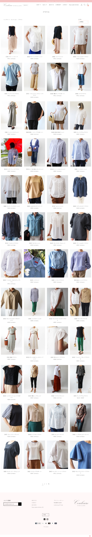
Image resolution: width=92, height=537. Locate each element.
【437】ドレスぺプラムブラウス (80, 396)
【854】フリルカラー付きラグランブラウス (11, 280)
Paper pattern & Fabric (74, 5)
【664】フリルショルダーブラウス (80, 56)
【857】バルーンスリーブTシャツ (11, 434)
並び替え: (80, 19)
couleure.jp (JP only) (58, 505)
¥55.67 (11, 134)
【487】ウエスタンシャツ (34, 243)
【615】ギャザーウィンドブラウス (11, 169)
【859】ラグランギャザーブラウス (80, 206)
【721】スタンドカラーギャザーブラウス (57, 319)
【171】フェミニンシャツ (57, 206)
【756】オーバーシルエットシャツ (57, 169)
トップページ (7, 19)
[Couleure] (13, 4)
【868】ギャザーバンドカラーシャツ (11, 206)
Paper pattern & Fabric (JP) (37, 507)
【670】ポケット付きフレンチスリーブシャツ (34, 358)
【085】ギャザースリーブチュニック (11, 471)
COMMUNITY (58, 5)
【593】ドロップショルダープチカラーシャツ (11, 319)
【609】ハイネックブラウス (57, 280)
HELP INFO (34, 505)
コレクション (14, 19)
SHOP (38, 5)
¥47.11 (11, 58)
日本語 (44, 514)
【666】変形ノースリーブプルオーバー (34, 132)
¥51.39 (80, 58)
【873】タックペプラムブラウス (80, 132)
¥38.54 (11, 399)
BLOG (44, 5)
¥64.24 (11, 245)
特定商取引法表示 (58, 502)
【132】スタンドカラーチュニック (57, 243)
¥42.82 (34, 134)
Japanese (26, 5)
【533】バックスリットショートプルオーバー (11, 396)
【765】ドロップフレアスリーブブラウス (80, 472)
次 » (49, 484)
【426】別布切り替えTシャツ (57, 132)
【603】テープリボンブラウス (34, 434)
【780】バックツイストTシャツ (11, 132)
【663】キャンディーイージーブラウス (57, 471)
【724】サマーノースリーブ (11, 56)
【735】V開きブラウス (11, 357)
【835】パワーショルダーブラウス (80, 243)
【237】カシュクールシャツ (57, 434)
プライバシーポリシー (59, 500)
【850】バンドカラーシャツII (34, 318)
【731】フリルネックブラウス (11, 243)
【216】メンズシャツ (34, 280)
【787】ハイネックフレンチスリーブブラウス (34, 94)
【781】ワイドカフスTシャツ (57, 396)
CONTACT (65, 5)
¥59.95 (34, 58)
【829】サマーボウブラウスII (80, 318)
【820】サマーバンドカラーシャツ (34, 56)
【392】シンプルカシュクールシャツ (80, 434)
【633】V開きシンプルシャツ (34, 396)
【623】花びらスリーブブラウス (57, 357)
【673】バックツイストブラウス (11, 93)
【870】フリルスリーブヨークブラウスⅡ (80, 358)
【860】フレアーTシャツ (57, 56)
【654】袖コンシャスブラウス (80, 280)
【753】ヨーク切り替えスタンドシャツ (34, 169)
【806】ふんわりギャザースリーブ (34, 206)
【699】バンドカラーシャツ (80, 169)
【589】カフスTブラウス (80, 93)
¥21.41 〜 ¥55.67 (80, 398)
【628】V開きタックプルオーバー (57, 93)
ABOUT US (51, 5)
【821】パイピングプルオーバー (34, 471)
